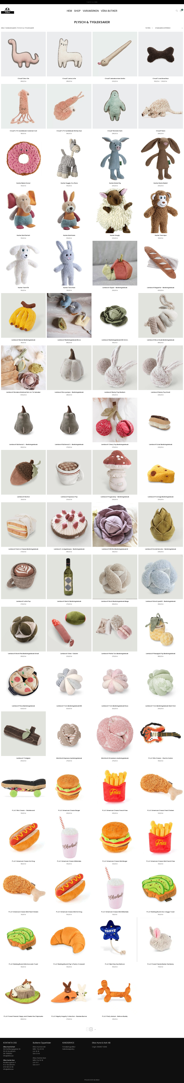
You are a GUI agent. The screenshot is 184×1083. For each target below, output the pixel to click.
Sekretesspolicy (68, 1049)
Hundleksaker (11, 28)
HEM (69, 10)
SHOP (77, 10)
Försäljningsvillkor (68, 1047)
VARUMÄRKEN (91, 10)
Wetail (97, 1080)
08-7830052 (7, 1053)
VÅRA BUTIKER (109, 10)
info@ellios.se (8, 1056)
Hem (2, 28)
